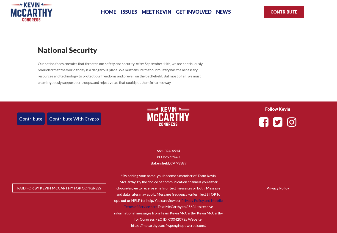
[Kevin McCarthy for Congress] (31, 10)
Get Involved (194, 12)
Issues (129, 12)
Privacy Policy (278, 188)
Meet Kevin (156, 12)
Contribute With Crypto (74, 118)
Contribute (284, 11)
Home (108, 12)
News (223, 12)
